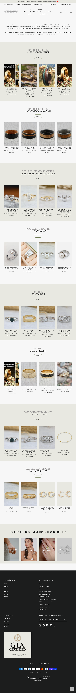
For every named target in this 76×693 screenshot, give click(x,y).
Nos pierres (17, 4)
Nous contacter (42, 609)
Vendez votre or (38, 4)
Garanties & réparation (44, 594)
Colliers (42, 9)
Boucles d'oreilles (31, 11)
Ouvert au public (38, 680)
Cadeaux (43, 14)
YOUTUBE (6, 624)
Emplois (41, 583)
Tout (38, 57)
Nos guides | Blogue (44, 596)
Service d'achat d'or (44, 589)
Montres (32, 14)
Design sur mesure (8, 4)
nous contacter (61, 32)
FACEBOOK (6, 621)
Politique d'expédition (44, 607)
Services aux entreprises (45, 591)
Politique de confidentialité (46, 602)
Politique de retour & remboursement (48, 599)
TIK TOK (6, 626)
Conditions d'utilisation (45, 604)
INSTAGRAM (7, 618)
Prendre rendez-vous (27, 4)
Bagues (32, 9)
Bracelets (47, 11)
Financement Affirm (44, 586)
